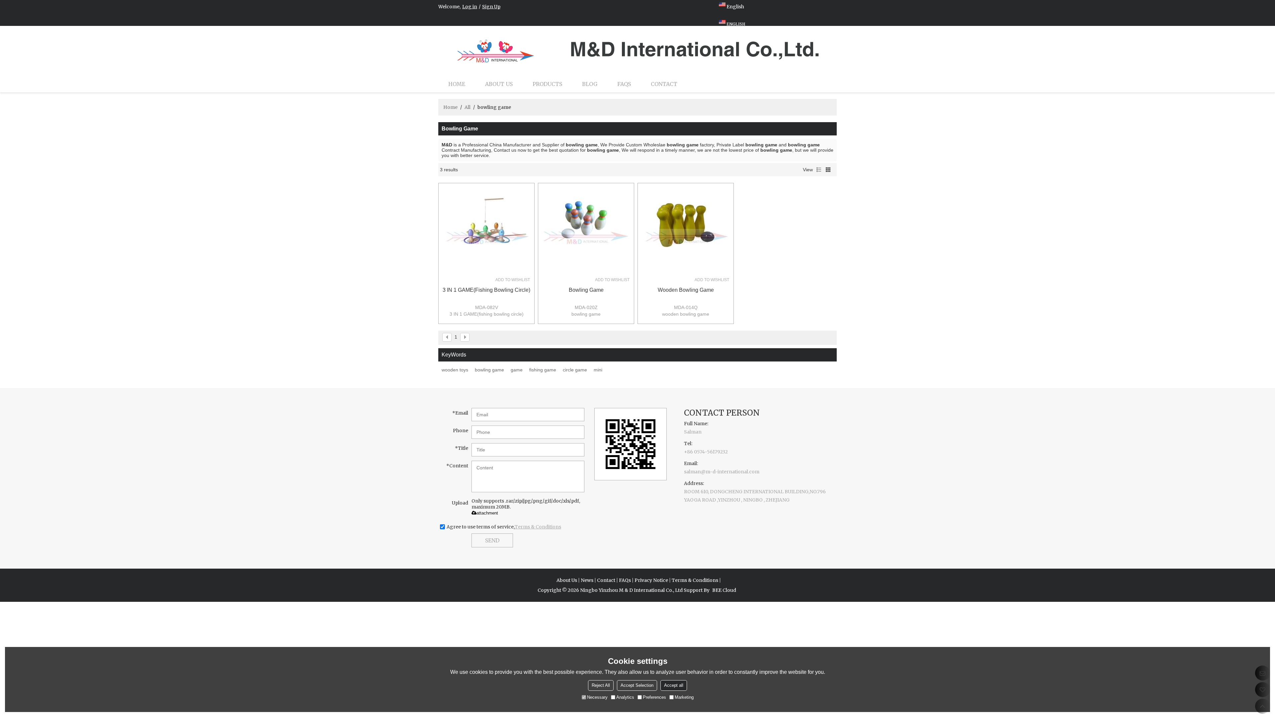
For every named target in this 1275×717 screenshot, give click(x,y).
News (587, 580)
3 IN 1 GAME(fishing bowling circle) (486, 290)
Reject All (601, 685)
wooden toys (455, 369)
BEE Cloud (724, 590)
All (467, 107)
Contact (664, 84)
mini (598, 369)
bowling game (586, 290)
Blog (589, 84)
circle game (575, 369)
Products (547, 84)
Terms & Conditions (538, 527)
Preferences (654, 697)
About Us (499, 84)
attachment (487, 513)
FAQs (624, 84)
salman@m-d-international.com (721, 472)
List (818, 169)
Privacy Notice (651, 580)
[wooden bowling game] (685, 231)
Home (456, 84)
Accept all (673, 685)
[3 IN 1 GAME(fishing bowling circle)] (486, 231)
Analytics (625, 697)
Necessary (597, 697)
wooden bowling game (686, 290)
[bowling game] (586, 231)
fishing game (542, 369)
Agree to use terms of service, (504, 527)
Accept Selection (637, 685)
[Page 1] (447, 337)
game (517, 369)
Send (492, 540)
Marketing (684, 697)
